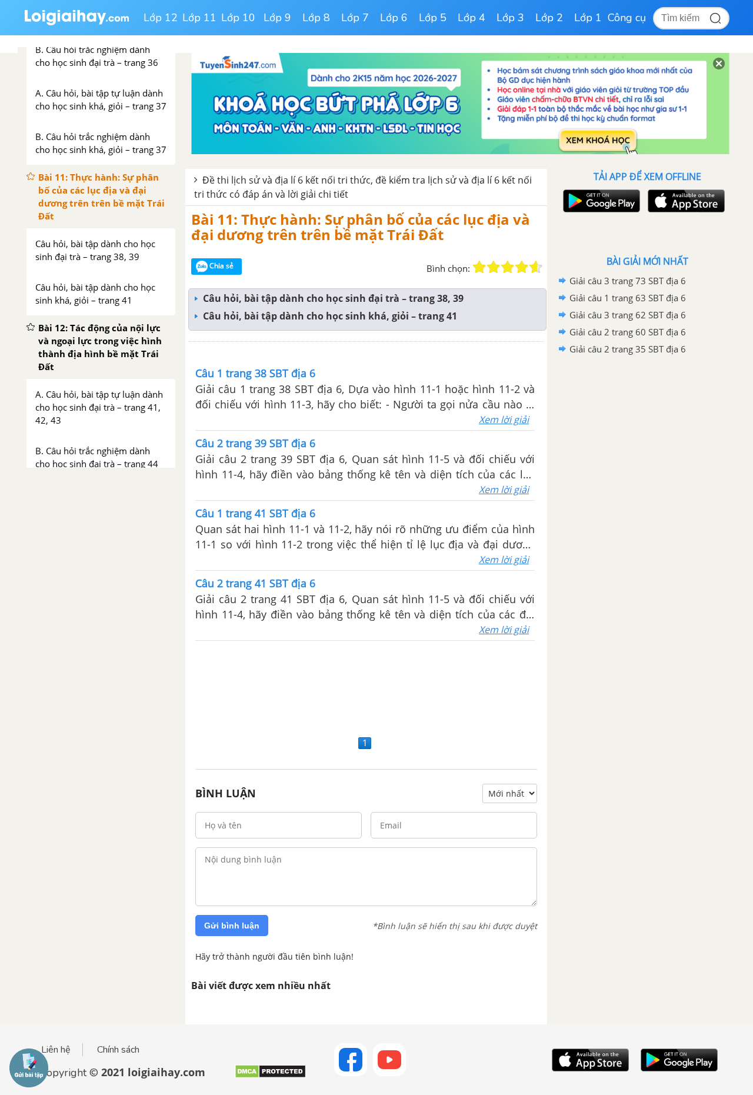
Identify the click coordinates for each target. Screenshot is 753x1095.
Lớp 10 (238, 18)
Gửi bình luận (231, 925)
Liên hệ (56, 1049)
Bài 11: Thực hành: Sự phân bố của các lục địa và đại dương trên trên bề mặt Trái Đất (360, 226)
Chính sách (118, 1049)
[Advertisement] (366, 686)
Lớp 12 (161, 18)
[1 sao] (479, 267)
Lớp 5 (433, 18)
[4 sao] (522, 267)
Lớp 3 (510, 18)
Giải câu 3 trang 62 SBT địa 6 (627, 315)
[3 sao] (508, 267)
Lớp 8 (316, 18)
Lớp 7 (355, 18)
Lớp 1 (588, 18)
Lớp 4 (471, 18)
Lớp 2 (549, 18)
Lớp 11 (199, 18)
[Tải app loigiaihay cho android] (600, 200)
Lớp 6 (394, 18)
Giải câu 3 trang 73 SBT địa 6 (627, 281)
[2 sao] (494, 267)
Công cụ (627, 18)
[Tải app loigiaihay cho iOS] (685, 200)
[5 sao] (536, 267)
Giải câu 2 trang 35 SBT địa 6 (627, 349)
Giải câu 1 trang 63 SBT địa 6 (627, 298)
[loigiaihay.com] (76, 22)
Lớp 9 (277, 18)
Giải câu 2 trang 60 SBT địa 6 (627, 332)
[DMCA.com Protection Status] (270, 1075)
